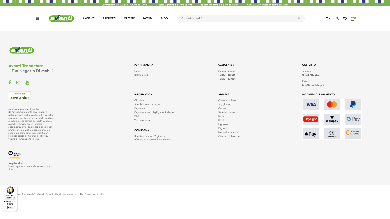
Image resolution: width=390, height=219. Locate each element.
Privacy (88, 194)
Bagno (221, 116)
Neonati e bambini (228, 132)
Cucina (222, 108)
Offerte (129, 18)
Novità (148, 18)
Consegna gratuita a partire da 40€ (174, 4)
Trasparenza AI (142, 120)
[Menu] (15, 186)
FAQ (136, 116)
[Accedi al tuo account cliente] (337, 19)
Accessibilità (99, 194)
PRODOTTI (109, 18)
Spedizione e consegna (147, 104)
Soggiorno (224, 104)
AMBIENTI (89, 18)
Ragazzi (222, 128)
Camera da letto (227, 100)
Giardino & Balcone (229, 136)
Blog (164, 18)
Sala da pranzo (226, 112)
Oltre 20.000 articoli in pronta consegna (268, 4)
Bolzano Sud (141, 75)
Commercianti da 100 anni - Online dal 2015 (124, 4)
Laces (137, 71)
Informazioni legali (52, 194)
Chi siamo (139, 100)
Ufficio (221, 120)
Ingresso (223, 124)
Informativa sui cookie (73, 194)
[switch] (10, 207)
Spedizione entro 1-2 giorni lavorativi (219, 4)
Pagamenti (139, 108)
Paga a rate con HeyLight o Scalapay (154, 112)
